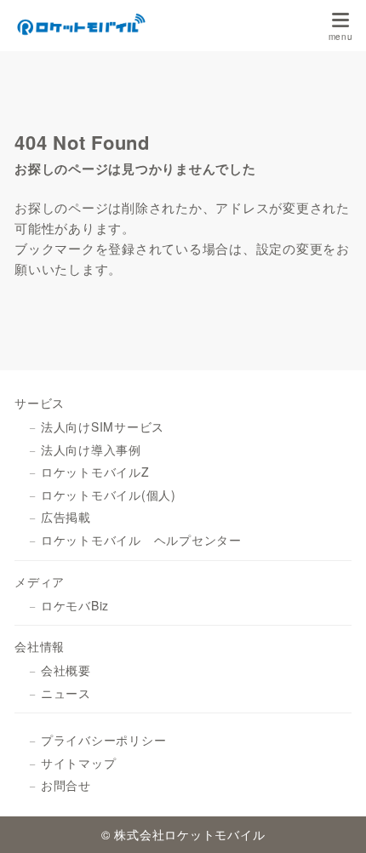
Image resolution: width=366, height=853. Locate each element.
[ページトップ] (332, 819)
